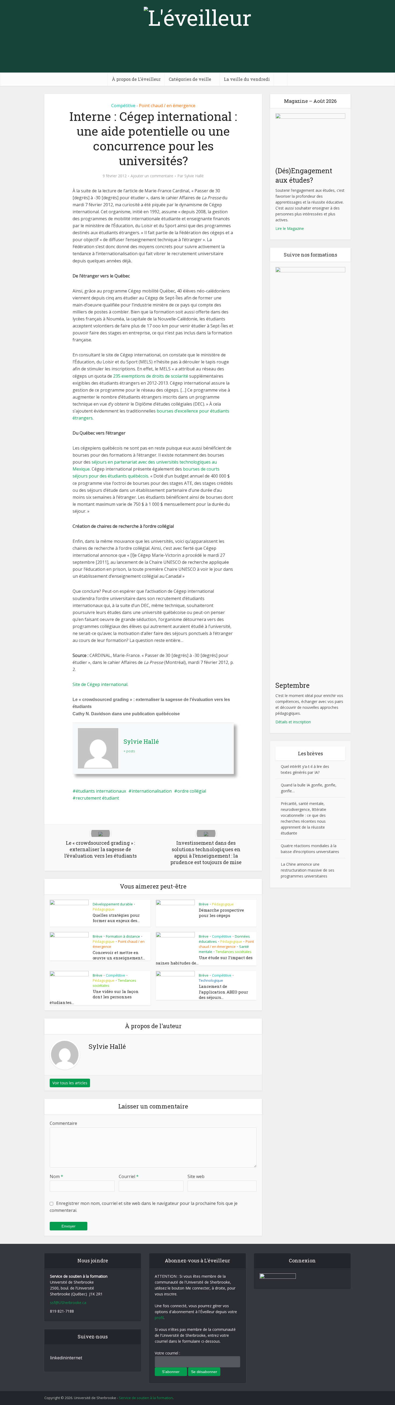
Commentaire (63, 1123)
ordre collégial (191, 791)
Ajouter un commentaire (152, 176)
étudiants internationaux (101, 791)
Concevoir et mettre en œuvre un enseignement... (119, 955)
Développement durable (113, 904)
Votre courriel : (167, 1353)
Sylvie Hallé (194, 176)
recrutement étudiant (97, 798)
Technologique (211, 980)
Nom (56, 1176)
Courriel (129, 1176)
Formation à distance (123, 936)
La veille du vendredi (247, 79)
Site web (196, 1176)
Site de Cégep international (100, 684)
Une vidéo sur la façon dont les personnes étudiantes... (94, 997)
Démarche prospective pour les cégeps (221, 912)
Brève (204, 904)
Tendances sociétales (234, 951)
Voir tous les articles (69, 1082)
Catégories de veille (190, 79)
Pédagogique (103, 909)
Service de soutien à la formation (146, 1397)
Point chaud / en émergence (167, 106)
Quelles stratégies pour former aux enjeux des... (116, 917)
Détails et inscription (293, 721)
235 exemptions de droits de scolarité (151, 376)
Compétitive (123, 106)
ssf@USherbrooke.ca (68, 1302)
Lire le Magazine (289, 228)
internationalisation (152, 791)
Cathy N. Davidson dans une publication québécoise (126, 713)
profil (159, 1317)
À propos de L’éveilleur (136, 79)
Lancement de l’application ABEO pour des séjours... (223, 992)
